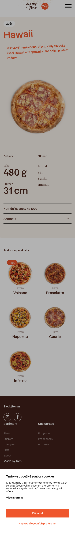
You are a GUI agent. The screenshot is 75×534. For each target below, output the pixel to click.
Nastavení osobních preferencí (37, 523)
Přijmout (37, 513)
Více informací (15, 497)
